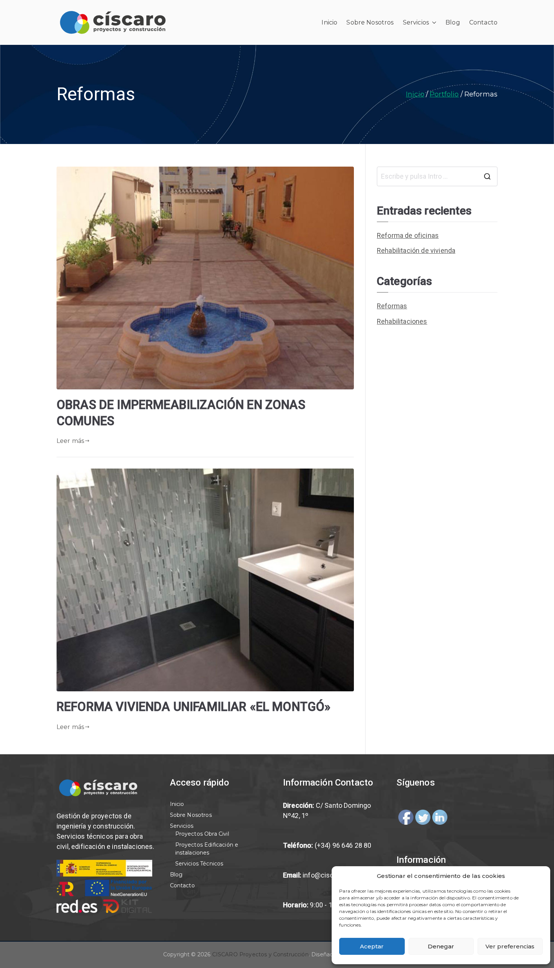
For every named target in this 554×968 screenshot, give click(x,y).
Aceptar (372, 946)
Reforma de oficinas (408, 235)
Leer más (70, 440)
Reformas (392, 306)
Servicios (416, 22)
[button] (432, 22)
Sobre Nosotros (369, 22)
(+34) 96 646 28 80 (343, 845)
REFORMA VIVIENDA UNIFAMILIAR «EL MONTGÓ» (194, 707)
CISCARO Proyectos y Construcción (260, 954)
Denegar (441, 946)
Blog (452, 22)
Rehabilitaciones (402, 321)
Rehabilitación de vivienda (416, 250)
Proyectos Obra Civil (202, 833)
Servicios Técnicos (199, 863)
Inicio (329, 22)
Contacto (483, 22)
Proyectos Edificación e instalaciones (207, 848)
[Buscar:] (437, 176)
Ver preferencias (509, 946)
